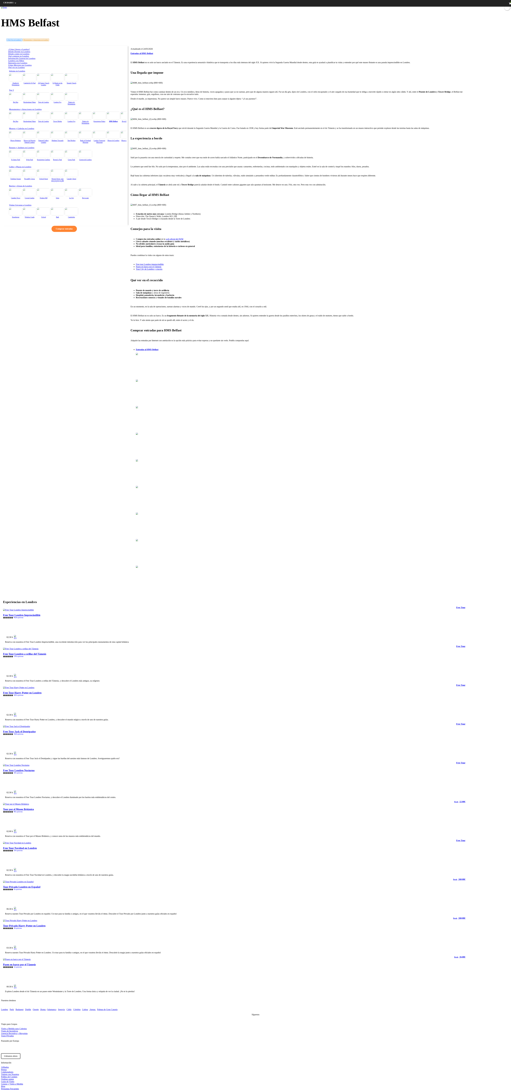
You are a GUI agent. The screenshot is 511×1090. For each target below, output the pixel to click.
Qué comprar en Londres (18, 56)
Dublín (28, 1009)
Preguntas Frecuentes (10, 1089)
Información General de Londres (21, 58)
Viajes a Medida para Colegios (14, 1029)
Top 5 (11, 90)
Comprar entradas (64, 229)
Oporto (36, 1009)
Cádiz (69, 1009)
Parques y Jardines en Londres (21, 148)
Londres (4, 1009)
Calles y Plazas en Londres (20, 167)
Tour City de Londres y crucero (149, 269)
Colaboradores (7, 1072)
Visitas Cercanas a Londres (20, 205)
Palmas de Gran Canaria (107, 1009)
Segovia (61, 1009)
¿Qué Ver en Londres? (14, 40)
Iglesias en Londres (17, 71)
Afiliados (5, 1067)
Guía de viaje (463, 7)
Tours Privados (7, 1036)
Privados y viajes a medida (488, 7)
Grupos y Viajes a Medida (12, 1084)
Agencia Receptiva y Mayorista (14, 1033)
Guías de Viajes (7, 1081)
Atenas (92, 1009)
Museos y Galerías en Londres (21, 128)
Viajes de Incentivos (9, 1031)
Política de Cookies (9, 1077)
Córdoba (77, 1009)
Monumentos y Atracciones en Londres (36, 40)
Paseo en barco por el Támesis (148, 267)
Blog (473, 7)
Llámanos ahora (10, 1056)
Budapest (19, 1009)
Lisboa (85, 1009)
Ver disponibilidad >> (453, 636)
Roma (43, 1009)
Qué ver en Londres (16, 67)
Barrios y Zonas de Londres (20, 186)
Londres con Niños (16, 61)
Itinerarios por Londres (17, 63)
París (12, 1009)
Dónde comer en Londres (18, 54)
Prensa (4, 1069)
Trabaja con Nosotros (10, 1074)
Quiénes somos (7, 1079)
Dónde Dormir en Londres (19, 52)
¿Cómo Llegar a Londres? (19, 49)
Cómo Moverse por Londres (20, 65)
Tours (453, 7)
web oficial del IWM (174, 239)
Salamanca (51, 1009)
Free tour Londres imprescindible (150, 264)
